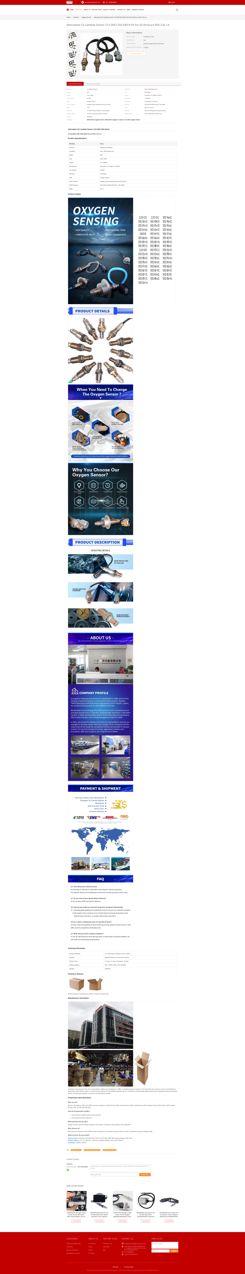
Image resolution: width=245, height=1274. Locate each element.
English (172, 2)
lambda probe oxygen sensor (92, 1150)
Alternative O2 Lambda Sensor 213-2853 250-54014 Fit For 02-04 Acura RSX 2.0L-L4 (120, 17)
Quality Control (109, 10)
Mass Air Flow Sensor (72, 1250)
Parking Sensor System (73, 1253)
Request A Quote (138, 10)
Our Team (91, 1253)
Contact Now (136, 54)
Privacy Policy (128, 1267)
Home (72, 10)
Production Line (107, 1243)
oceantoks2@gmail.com (92, 2)
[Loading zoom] (101, 54)
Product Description (93, 84)
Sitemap (115, 1267)
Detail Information (75, 84)
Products (78, 10)
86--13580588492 (111, 2)
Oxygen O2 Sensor (76, 1150)
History (90, 1247)
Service (90, 1250)
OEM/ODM (106, 1247)
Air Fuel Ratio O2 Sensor (109, 1150)
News (128, 10)
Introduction (92, 1243)
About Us (87, 10)
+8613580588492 (82, 1167)
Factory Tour (97, 10)
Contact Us (121, 10)
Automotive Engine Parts (74, 1243)
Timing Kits (70, 1247)
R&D (104, 1250)
